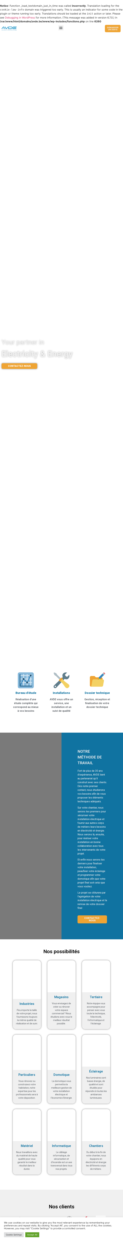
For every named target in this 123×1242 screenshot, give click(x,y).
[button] (61, 27)
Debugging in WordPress (20, 17)
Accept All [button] (32, 1234)
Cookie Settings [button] (14, 1234)
